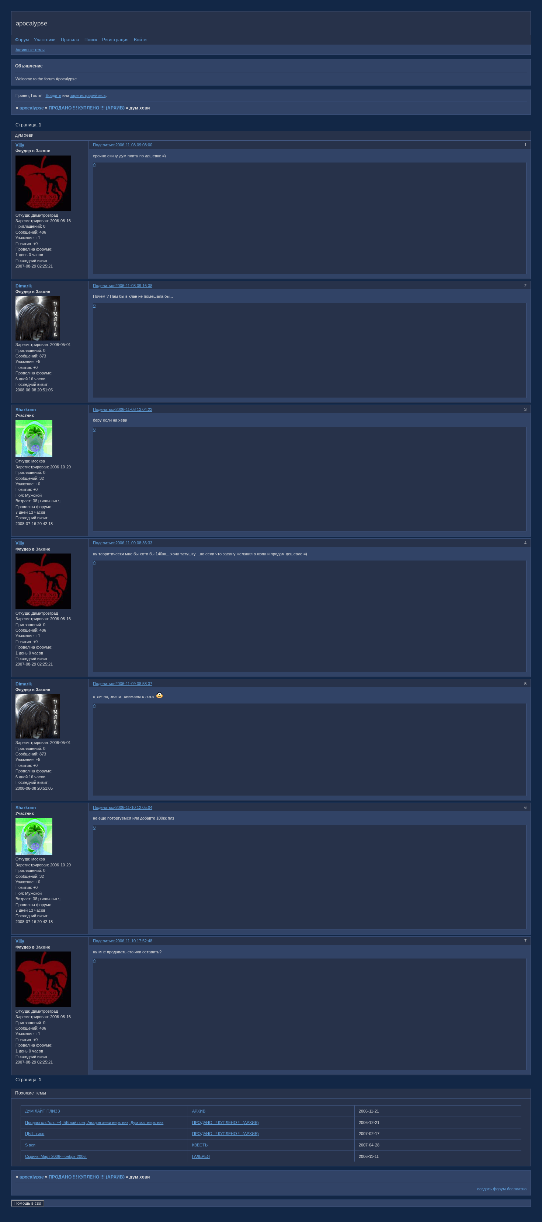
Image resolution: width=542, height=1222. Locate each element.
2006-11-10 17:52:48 (133, 941)
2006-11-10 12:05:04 (133, 807)
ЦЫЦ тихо (34, 1133)
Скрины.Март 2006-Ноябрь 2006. (56, 1156)
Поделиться (104, 145)
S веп (30, 1145)
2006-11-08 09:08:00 (133, 145)
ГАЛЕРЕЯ (201, 1156)
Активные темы (30, 50)
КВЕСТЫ (200, 1145)
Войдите (53, 95)
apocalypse (32, 108)
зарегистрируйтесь (88, 95)
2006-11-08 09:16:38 (133, 285)
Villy (19, 145)
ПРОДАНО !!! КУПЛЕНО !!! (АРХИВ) (87, 108)
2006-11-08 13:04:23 (133, 409)
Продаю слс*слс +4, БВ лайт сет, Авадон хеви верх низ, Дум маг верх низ (94, 1122)
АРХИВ (198, 1111)
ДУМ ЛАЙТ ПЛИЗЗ (42, 1111)
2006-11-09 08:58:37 (133, 683)
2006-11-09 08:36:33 (133, 543)
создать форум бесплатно (502, 1189)
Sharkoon (25, 409)
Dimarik (23, 286)
